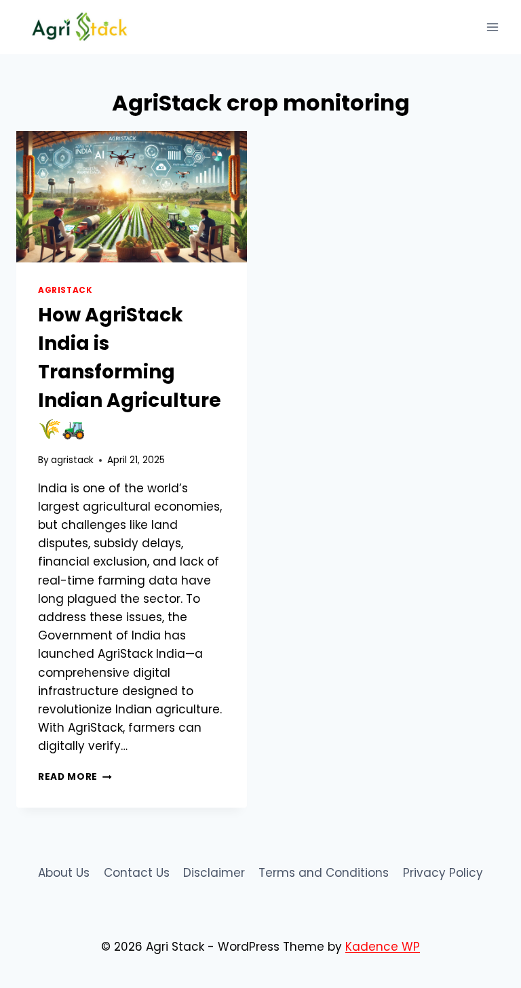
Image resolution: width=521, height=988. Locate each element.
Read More (75, 776)
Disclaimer (214, 873)
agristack (72, 460)
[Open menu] (492, 26)
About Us (64, 873)
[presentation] (131, 196)
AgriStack (65, 290)
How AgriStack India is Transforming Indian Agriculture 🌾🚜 (129, 372)
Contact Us (137, 873)
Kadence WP (382, 946)
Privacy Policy (443, 873)
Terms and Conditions (323, 873)
